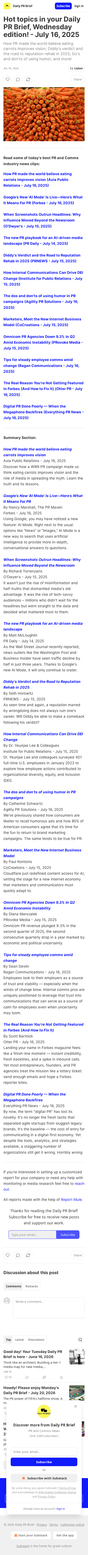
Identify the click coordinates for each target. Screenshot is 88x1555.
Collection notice (72, 1525)
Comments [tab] (13, 1286)
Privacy (42, 1525)
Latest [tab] (19, 1340)
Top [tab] (8, 1340)
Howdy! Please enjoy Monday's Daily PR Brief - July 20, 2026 (31, 1390)
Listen (78, 68)
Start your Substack (32, 1535)
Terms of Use (67, 1488)
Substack (22, 1546)
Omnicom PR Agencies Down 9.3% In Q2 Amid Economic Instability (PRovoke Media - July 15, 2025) (43, 342)
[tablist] (21, 1286)
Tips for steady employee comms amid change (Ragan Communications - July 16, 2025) (41, 365)
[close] (75, 1406)
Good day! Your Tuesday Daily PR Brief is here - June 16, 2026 (32, 1354)
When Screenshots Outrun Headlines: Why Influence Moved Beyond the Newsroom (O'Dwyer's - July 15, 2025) (42, 220)
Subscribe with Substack (47, 1478)
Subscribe (63, 6)
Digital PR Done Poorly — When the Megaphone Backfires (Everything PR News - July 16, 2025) (43, 412)
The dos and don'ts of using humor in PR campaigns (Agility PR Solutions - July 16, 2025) (40, 302)
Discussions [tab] (36, 1340)
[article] (44, 1364)
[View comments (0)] (18, 79)
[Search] (80, 1339)
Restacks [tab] (31, 1286)
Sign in (79, 6)
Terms (53, 1525)
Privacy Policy (46, 1496)
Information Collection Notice (57, 1492)
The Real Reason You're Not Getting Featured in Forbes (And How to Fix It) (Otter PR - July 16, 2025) (43, 389)
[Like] (7, 79)
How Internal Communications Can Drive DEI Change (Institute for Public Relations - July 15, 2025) (43, 278)
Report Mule (71, 1199)
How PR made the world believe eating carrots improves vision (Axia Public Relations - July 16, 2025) (37, 180)
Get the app (65, 1535)
